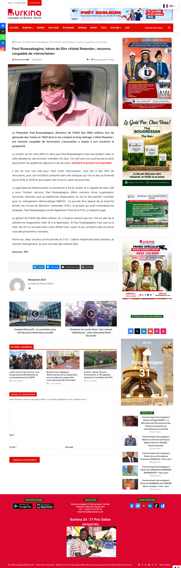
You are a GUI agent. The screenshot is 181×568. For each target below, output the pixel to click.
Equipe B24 (99, 507)
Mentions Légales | (79, 504)
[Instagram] (3, 48)
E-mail (13, 447)
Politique (53, 27)
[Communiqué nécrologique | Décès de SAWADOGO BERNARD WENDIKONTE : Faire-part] (130, 470)
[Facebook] (3, 26)
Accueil (14, 27)
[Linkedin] (3, 43)
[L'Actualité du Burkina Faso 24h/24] (24, 13)
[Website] (29, 288)
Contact (106, 504)
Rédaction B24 (20, 60)
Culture (114, 27)
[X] (3, 31)
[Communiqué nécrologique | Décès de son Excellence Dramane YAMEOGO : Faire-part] (130, 457)
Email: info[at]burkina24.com (90, 512)
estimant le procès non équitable (92, 162)
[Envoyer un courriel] (27, 60)
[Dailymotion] (162, 507)
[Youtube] (144, 507)
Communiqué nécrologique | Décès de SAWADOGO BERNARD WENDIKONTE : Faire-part (156, 470)
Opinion (82, 27)
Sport (93, 27)
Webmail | (89, 507)
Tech (103, 27)
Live (127, 27)
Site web (69, 447)
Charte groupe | (95, 504)
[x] (137, 507)
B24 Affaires (165, 565)
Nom (12, 435)
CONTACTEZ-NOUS (154, 28)
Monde (40, 27)
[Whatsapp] (3, 37)
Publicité (80, 507)
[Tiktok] (156, 507)
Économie (68, 27)
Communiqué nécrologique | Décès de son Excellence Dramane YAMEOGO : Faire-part (156, 456)
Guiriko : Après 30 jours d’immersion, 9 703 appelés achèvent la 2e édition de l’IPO (98, 375)
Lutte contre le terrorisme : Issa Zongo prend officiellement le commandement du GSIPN (24, 375)
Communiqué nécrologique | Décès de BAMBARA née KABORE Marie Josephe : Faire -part (156, 483)
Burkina (27, 27)
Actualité (26, 42)
